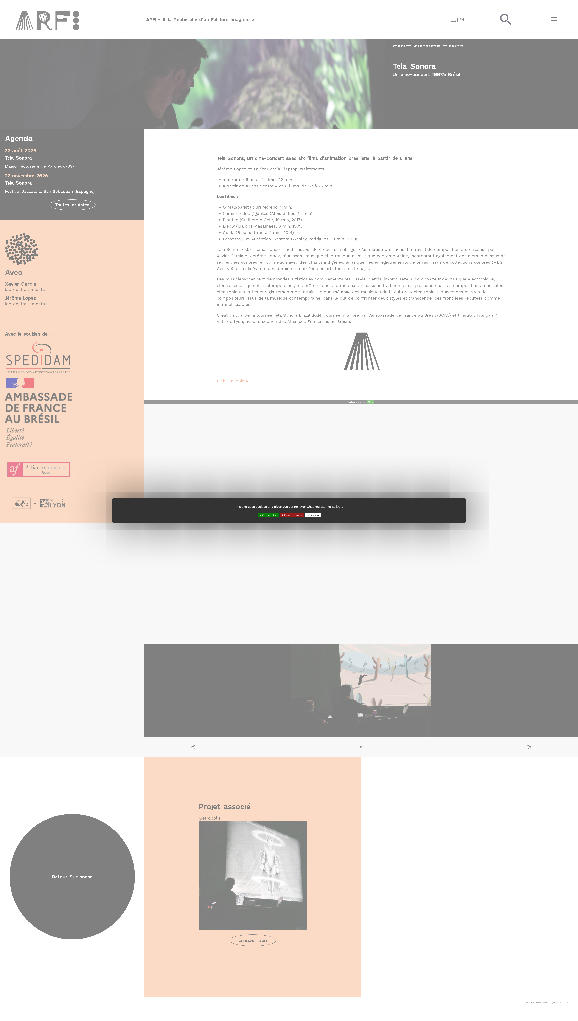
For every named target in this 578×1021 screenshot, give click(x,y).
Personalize (313, 515)
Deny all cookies (293, 515)
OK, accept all (269, 515)
